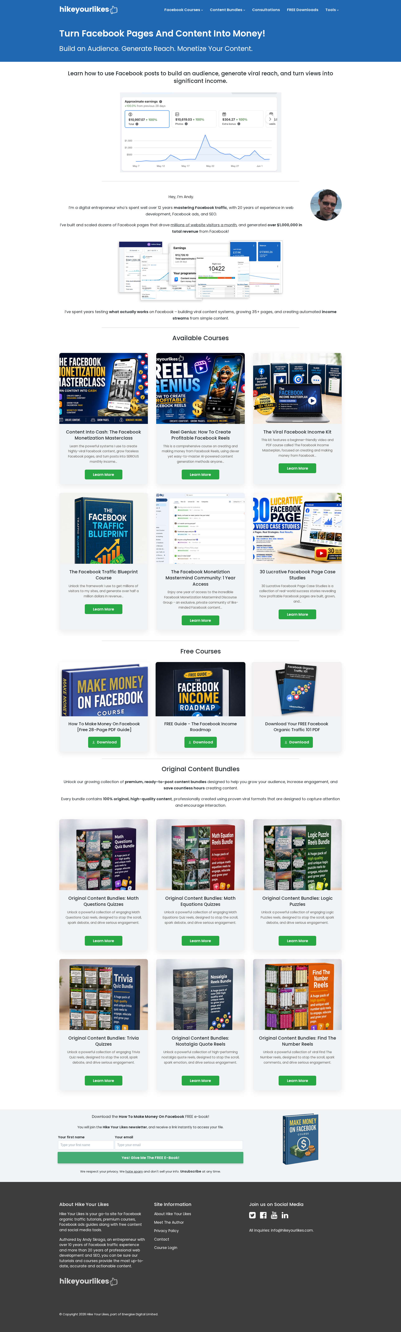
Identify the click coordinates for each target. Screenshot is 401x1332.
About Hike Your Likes (172, 1213)
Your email (124, 1137)
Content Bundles (226, 9)
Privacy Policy (166, 1230)
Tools (330, 9)
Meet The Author (169, 1222)
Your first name (71, 1137)
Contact (161, 1239)
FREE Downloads (302, 9)
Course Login (165, 1247)
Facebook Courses (182, 9)
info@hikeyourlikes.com (292, 1230)
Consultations (266, 9)
